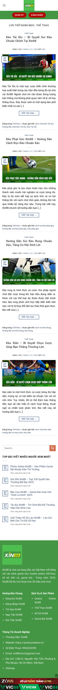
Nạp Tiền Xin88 (14, 614)
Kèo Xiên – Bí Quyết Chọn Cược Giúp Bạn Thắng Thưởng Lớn (29, 345)
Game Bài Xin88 (43, 618)
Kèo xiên (27, 432)
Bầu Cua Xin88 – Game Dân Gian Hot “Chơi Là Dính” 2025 (30, 493)
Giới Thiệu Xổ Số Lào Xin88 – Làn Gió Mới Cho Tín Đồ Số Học (31, 519)
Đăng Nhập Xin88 (15, 604)
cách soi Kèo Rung (43, 327)
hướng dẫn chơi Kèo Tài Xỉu (14, 127)
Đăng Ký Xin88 (14, 598)
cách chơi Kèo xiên (43, 429)
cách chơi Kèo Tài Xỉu (44, 124)
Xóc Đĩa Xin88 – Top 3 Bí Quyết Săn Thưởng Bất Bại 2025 (30, 481)
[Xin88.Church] (29, 5)
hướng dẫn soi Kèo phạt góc (14, 229)
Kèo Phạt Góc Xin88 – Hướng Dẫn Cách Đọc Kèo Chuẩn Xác (29, 141)
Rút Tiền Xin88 (14, 620)
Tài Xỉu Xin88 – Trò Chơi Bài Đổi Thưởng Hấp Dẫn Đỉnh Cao (32, 506)
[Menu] (4, 5)
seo (43, 49)
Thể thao (28, 33)
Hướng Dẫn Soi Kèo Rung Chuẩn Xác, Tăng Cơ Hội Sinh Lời (29, 243)
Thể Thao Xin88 (43, 607)
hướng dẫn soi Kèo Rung (13, 331)
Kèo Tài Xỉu (32, 127)
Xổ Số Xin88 (41, 613)
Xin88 (5, 569)
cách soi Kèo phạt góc (44, 226)
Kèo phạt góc (33, 229)
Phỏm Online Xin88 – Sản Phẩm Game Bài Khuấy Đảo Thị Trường (31, 468)
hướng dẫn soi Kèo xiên (12, 432)
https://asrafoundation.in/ (29, 642)
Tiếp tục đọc (29, 113)
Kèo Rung (28, 331)
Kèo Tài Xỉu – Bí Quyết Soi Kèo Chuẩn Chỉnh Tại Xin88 (29, 39)
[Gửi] (52, 448)
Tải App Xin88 (13, 609)
